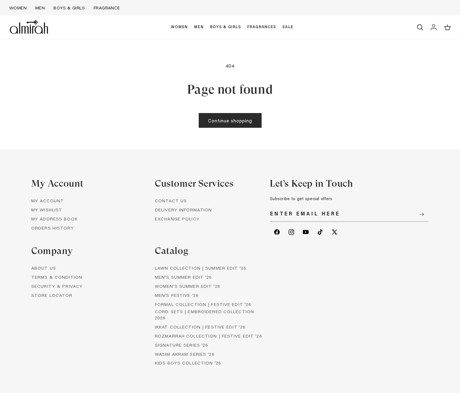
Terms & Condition (56, 277)
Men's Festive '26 (177, 295)
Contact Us (171, 201)
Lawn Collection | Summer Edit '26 (200, 268)
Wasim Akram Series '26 (185, 354)
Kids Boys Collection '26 (188, 363)
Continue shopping (230, 120)
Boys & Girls (69, 8)
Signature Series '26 (181, 345)
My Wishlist (46, 210)
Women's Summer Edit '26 (187, 286)
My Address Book (54, 219)
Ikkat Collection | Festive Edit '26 (200, 327)
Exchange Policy (177, 219)
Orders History (52, 228)
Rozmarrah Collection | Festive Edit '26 (208, 336)
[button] (179, 27)
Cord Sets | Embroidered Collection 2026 (204, 314)
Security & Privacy (57, 286)
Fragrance (107, 8)
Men (40, 8)
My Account (47, 201)
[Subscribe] (421, 214)
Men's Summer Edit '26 (183, 277)
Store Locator (52, 295)
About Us (43, 268)
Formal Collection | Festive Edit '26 (203, 304)
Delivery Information (183, 210)
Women (18, 8)
